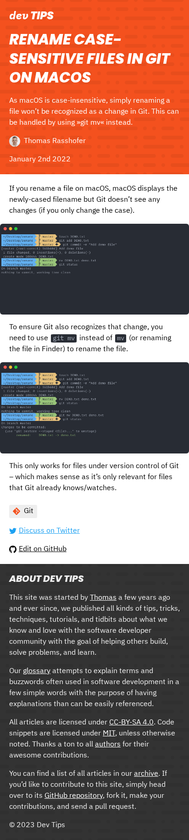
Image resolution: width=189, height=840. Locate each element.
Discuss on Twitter (49, 531)
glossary (36, 671)
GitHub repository (73, 796)
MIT (109, 733)
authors (108, 744)
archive (146, 774)
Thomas (103, 598)
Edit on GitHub (43, 549)
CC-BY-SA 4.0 (131, 722)
